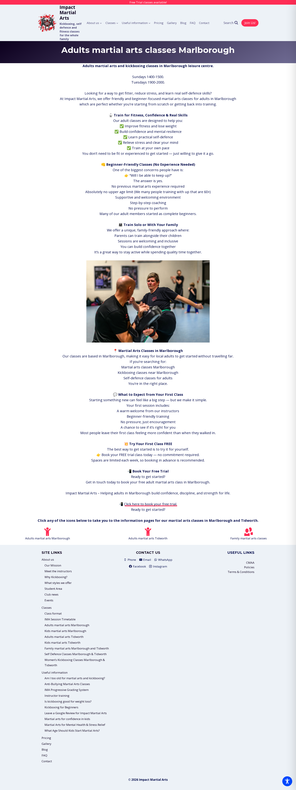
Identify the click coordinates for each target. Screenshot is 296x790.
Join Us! (249, 23)
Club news (51, 594)
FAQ (192, 23)
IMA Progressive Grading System (67, 690)
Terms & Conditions (241, 572)
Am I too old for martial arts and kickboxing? (75, 678)
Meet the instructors (58, 571)
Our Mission (53, 565)
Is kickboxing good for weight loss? (68, 701)
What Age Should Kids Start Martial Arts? (72, 730)
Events (49, 600)
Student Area (53, 589)
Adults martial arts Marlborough (67, 625)
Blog (183, 23)
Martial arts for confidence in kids (67, 719)
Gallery (172, 23)
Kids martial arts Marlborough (65, 631)
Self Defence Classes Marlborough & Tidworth (76, 654)
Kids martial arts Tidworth (62, 642)
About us (48, 559)
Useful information (54, 672)
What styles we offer (58, 583)
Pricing (158, 23)
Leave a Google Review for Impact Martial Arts (76, 713)
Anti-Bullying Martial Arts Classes (67, 684)
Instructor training (57, 696)
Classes (47, 608)
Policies (249, 567)
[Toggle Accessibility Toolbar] (287, 781)
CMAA (250, 563)
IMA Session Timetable (60, 619)
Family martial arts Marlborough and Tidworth (77, 648)
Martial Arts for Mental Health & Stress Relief (75, 725)
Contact (204, 23)
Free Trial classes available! (148, 2)
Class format (53, 613)
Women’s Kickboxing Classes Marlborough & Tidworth (75, 662)
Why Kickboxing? (56, 577)
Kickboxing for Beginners (61, 707)
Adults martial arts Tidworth (64, 637)
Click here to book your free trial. (150, 504)
